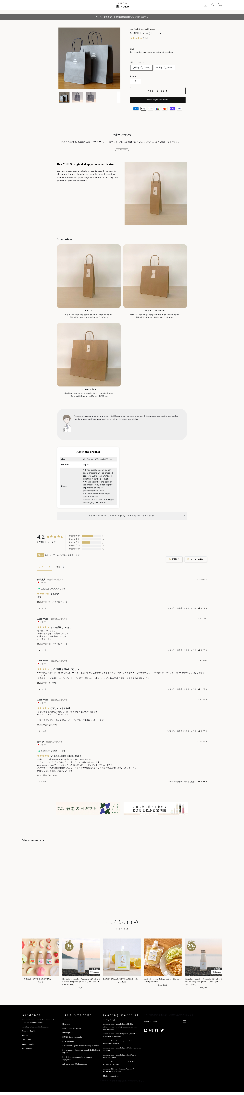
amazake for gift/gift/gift (72, 1028)
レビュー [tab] (43, 567)
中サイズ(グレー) (165, 67)
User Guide (26, 1040)
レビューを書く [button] (197, 559)
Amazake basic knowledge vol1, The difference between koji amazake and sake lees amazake (120, 1026)
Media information (111, 1076)
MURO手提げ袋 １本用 (47, 725)
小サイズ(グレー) (141, 67)
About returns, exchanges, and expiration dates (122, 516)
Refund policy (27, 1048)
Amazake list (67, 1020)
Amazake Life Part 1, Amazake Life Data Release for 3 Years (119, 1063)
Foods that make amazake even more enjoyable (77, 1058)
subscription (67, 1033)
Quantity (134, 76)
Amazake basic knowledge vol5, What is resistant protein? (119, 1056)
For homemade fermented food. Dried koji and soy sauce (81, 1051)
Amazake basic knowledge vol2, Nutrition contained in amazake (120, 1035)
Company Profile (29, 1031)
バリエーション (137, 62)
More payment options (157, 99)
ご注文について (122, 149)
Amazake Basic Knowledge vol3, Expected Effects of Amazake (120, 1042)
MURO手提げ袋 (44, 602)
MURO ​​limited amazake (72, 1037)
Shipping (147, 52)
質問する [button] (175, 559)
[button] (200, 608)
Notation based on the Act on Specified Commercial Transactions (38, 1021)
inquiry (25, 1035)
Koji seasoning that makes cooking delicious (80, 1046)
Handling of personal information (35, 1027)
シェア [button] (44, 608)
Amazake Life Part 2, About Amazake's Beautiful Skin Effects (118, 1070)
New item (66, 1024)
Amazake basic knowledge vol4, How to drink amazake (122, 1049)
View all (122, 928)
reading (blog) (109, 1020)
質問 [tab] (58, 567)
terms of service (28, 1044)
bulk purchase (68, 1041)
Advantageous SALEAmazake (74, 1064)
